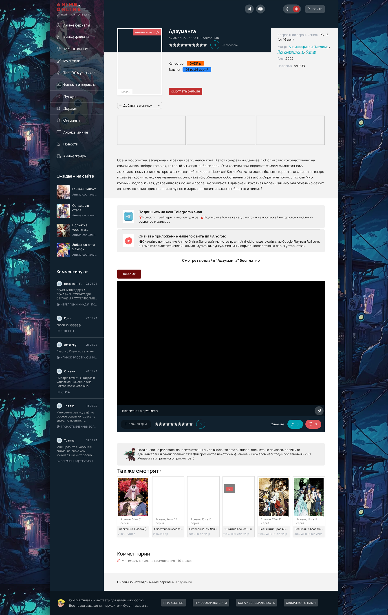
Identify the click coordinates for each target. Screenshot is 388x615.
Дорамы (70, 108)
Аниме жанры (74, 156)
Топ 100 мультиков (79, 72)
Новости (70, 144)
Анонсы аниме (75, 132)
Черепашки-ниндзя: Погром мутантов (79, 304)
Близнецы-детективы (77, 461)
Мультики (71, 60)
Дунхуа (69, 96)
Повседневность (291, 51)
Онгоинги (71, 120)
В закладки (138, 424)
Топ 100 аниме (75, 48)
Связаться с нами (301, 603)
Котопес (67, 331)
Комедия (321, 46)
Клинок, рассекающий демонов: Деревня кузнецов (79, 357)
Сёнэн (311, 51)
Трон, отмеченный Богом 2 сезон (79, 426)
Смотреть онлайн (185, 91)
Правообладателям (211, 603)
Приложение (173, 603)
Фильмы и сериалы (79, 84)
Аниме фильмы (76, 37)
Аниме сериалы (76, 25)
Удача (65, 392)
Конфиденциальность (256, 603)
